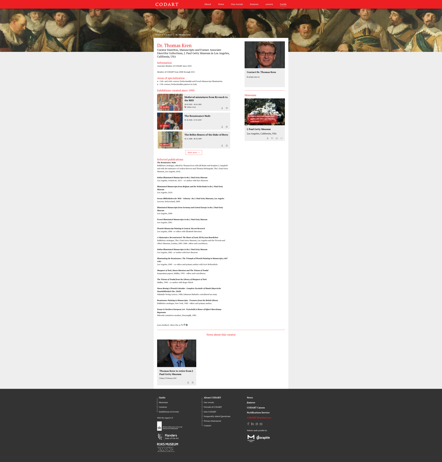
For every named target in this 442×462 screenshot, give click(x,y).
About (207, 4)
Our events (237, 4)
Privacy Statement (212, 420)
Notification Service (258, 412)
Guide (283, 4)
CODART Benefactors (259, 417)
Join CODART (210, 411)
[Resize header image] (438, 48)
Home (158, 34)
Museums (163, 402)
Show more (193, 152)
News (221, 4)
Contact (207, 425)
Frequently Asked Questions (217, 416)
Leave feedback (163, 325)
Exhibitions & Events (169, 411)
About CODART (212, 397)
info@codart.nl (254, 77)
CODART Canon (256, 407)
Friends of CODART (213, 407)
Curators (168, 34)
